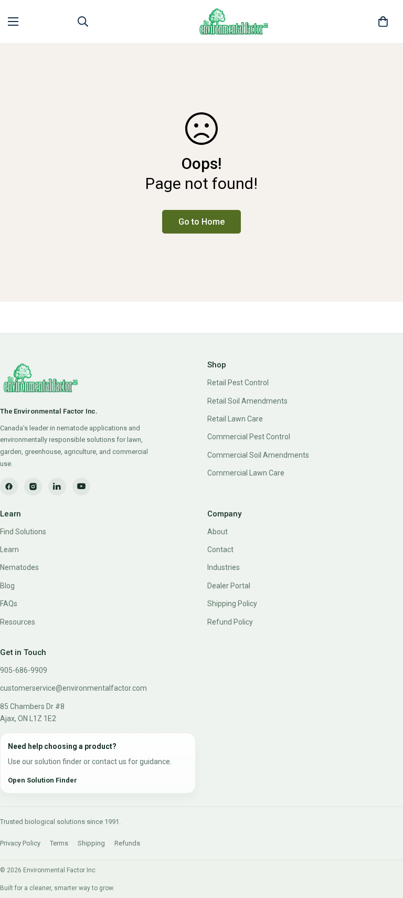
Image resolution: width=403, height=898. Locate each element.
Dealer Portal (228, 586)
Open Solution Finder (42, 780)
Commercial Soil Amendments (258, 455)
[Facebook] (9, 486)
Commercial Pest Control (248, 436)
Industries (223, 567)
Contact (220, 549)
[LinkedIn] (57, 486)
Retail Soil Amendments (247, 401)
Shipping (91, 843)
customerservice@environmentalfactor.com (73, 688)
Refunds (127, 843)
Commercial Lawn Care (245, 473)
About (217, 531)
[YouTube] (81, 486)
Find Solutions (23, 531)
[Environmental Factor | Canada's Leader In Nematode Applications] (234, 21)
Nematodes (19, 567)
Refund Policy (230, 622)
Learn (9, 549)
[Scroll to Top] (382, 841)
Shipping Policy (232, 603)
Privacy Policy (20, 843)
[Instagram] (33, 486)
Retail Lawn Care (235, 419)
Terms (59, 843)
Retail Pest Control (238, 382)
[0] (383, 21)
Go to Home (201, 222)
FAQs (8, 603)
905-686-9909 (23, 670)
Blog (7, 586)
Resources (17, 622)
